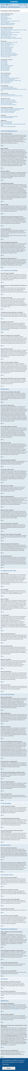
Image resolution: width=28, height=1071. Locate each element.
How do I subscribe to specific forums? (8, 111)
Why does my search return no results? (8, 101)
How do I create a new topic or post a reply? (9, 42)
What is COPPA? (4, 16)
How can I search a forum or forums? (8, 99)
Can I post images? (4, 64)
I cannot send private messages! (7, 86)
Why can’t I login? (4, 19)
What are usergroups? (5, 76)
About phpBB (14, 1008)
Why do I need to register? (6, 15)
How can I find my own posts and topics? (8, 104)
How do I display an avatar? (6, 35)
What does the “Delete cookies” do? (7, 24)
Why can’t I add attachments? (6, 50)
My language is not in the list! (6, 33)
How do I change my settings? (6, 28)
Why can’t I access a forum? (6, 49)
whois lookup (9, 1031)
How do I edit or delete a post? (6, 43)
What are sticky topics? (5, 67)
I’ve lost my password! (5, 22)
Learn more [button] (5, 1064)
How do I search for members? (7, 103)
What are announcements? (6, 66)
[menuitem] (4, 5)
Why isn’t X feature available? (6, 122)
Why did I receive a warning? (6, 51)
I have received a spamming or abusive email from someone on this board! (13, 90)
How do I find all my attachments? (7, 117)
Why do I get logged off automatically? (8, 23)
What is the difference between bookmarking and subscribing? (12, 108)
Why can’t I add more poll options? (7, 47)
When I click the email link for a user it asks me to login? (11, 38)
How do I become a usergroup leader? (8, 79)
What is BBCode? (4, 60)
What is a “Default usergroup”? (6, 81)
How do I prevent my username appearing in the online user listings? (14, 29)
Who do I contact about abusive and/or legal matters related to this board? (13, 125)
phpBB (2, 329)
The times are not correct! (6, 31)
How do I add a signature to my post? (8, 44)
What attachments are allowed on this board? (9, 116)
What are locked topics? (5, 69)
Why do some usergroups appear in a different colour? (11, 80)
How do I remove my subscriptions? (7, 112)
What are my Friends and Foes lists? (8, 94)
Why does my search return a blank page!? (9, 102)
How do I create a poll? (5, 45)
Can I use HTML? (4, 61)
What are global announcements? (7, 65)
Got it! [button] (8, 1068)
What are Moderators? (5, 75)
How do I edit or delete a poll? (6, 48)
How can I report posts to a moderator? (8, 53)
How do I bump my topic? (5, 56)
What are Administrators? (5, 74)
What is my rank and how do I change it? (8, 37)
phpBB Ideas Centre (6, 1018)
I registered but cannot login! (6, 18)
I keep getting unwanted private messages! (9, 88)
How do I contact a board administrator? (8, 126)
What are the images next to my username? (9, 34)
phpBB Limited (11, 1006)
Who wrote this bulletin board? (6, 121)
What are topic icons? (5, 70)
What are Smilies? (4, 63)
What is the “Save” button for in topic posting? (9, 54)
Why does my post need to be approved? (8, 55)
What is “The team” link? (5, 82)
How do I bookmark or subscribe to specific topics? (10, 109)
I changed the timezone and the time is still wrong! (10, 32)
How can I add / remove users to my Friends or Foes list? (12, 95)
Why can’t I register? (5, 17)
